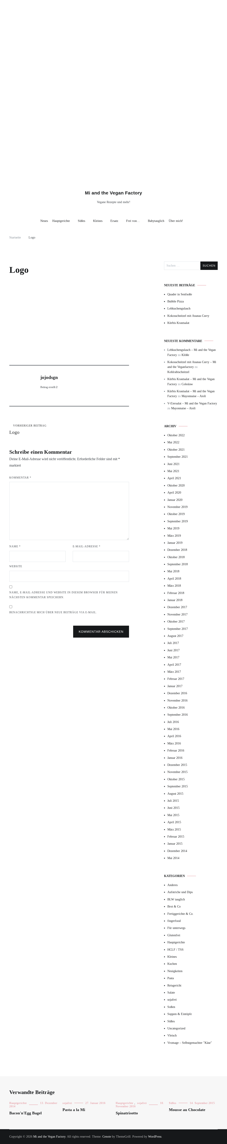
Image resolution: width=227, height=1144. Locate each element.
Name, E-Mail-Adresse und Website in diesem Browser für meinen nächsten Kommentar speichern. (63, 595)
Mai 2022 (173, 442)
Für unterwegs (176, 928)
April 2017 (174, 664)
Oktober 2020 (176, 485)
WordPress (154, 1136)
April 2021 (174, 478)
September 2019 (177, 521)
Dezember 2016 (177, 693)
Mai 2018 (173, 571)
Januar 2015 (174, 843)
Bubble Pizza (175, 301)
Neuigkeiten (174, 971)
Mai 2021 (173, 471)
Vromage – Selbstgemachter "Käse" (189, 1042)
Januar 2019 (174, 542)
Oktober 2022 (176, 435)
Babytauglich (156, 221)
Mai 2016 (173, 729)
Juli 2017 (173, 643)
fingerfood (174, 921)
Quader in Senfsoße (179, 294)
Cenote (106, 1136)
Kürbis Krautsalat (178, 323)
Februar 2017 (175, 679)
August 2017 (175, 636)
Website (15, 566)
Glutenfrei (173, 935)
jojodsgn (49, 377)
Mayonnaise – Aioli (194, 396)
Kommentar (20, 477)
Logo (28, 429)
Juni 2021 (173, 464)
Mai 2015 (173, 815)
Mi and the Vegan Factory (113, 192)
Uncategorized (176, 1028)
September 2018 (177, 564)
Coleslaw (187, 384)
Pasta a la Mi (74, 1109)
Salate (171, 992)
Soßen (171, 1007)
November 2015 (177, 772)
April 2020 (174, 492)
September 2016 (177, 714)
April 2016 (174, 736)
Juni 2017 (173, 650)
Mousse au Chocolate (187, 1109)
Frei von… (133, 221)
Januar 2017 (174, 686)
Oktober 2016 (176, 707)
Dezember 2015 (177, 765)
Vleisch (172, 1035)
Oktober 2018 (176, 557)
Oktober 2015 (176, 779)
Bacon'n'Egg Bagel (25, 1113)
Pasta (170, 978)
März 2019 (174, 535)
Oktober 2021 (176, 449)
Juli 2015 (173, 800)
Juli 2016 (173, 722)
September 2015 (177, 786)
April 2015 (174, 822)
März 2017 (174, 671)
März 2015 (174, 829)
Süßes (81, 221)
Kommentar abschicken (101, 631)
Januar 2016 (174, 757)
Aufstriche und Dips (180, 892)
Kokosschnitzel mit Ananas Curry (188, 315)
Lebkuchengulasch (178, 308)
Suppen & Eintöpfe (179, 1014)
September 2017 (177, 629)
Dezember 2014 (177, 851)
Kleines (97, 221)
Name (15, 546)
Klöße (185, 355)
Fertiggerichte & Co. (180, 913)
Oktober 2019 (176, 514)
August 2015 (175, 793)
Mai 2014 (173, 858)
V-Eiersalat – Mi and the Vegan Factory (192, 403)
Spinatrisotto (127, 1113)
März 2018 (174, 585)
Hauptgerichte (61, 221)
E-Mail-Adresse (86, 546)
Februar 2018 (175, 593)
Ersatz (114, 221)
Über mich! (176, 221)
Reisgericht (174, 985)
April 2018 (174, 578)
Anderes (172, 885)
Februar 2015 (175, 836)
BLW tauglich (176, 899)
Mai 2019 (173, 528)
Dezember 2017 (177, 607)
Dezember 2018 (177, 550)
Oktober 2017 (176, 621)
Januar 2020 (174, 500)
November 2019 (177, 507)
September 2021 (177, 456)
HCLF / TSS (175, 949)
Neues (44, 221)
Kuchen (172, 963)
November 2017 (177, 614)
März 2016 (174, 743)
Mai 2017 (173, 657)
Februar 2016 (175, 750)
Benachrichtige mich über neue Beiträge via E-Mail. (53, 612)
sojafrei (172, 999)
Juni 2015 (173, 807)
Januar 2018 (174, 600)
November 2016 (177, 700)
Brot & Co (174, 906)
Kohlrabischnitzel (178, 372)
